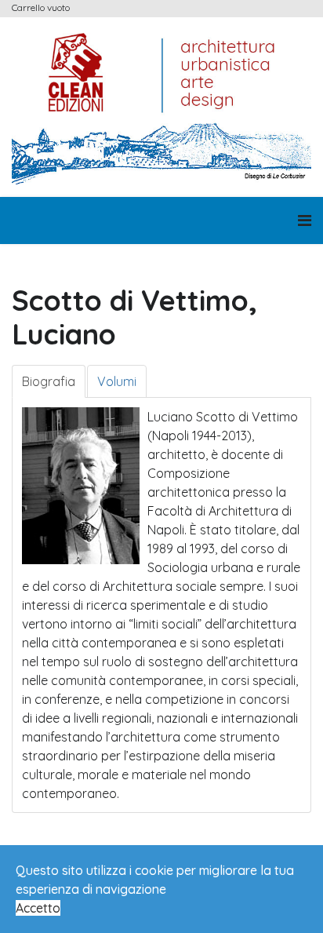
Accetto (38, 908)
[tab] (48, 381)
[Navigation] (304, 220)
